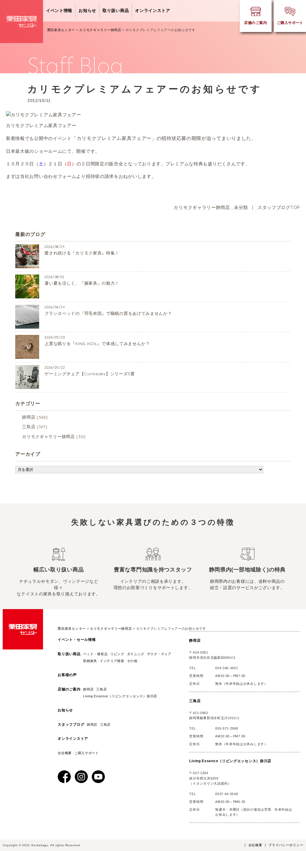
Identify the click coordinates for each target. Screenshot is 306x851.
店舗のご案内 (69, 689)
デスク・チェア (159, 654)
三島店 (28, 426)
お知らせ (87, 10)
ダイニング (136, 654)
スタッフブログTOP (279, 207)
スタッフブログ (71, 724)
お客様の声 (67, 675)
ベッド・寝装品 (95, 654)
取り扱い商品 (115, 10)
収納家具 (90, 661)
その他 (132, 661)
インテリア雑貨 (112, 661)
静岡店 (28, 417)
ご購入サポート (86, 753)
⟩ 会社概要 (253, 845)
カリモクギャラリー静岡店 (202, 207)
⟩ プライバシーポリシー (284, 845)
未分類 (241, 207)
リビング (117, 654)
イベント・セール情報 (77, 640)
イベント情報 (59, 10)
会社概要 (65, 753)
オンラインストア (152, 10)
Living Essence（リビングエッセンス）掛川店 (121, 696)
